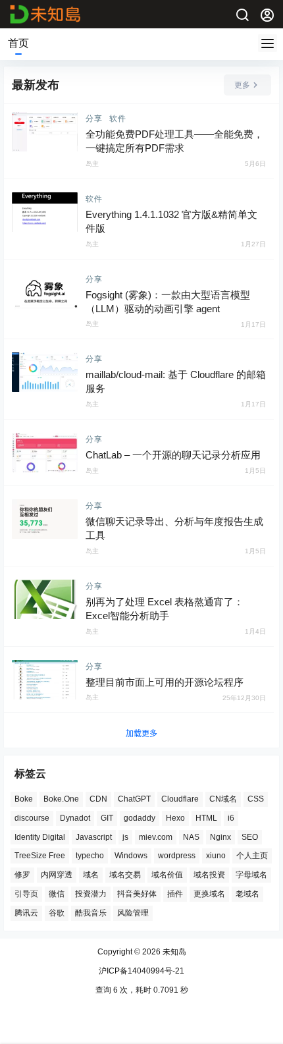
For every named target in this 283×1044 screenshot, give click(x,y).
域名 (91, 875)
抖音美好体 (137, 893)
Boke (23, 799)
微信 (56, 893)
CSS (255, 799)
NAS (191, 837)
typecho (90, 856)
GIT (107, 818)
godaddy (139, 818)
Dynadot (75, 818)
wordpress (176, 856)
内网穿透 (56, 875)
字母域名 (251, 875)
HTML (206, 818)
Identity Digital (39, 837)
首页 (18, 43)
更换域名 (209, 893)
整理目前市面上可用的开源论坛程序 (165, 682)
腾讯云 (26, 913)
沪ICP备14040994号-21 (141, 970)
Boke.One (61, 799)
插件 (175, 893)
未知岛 (173, 951)
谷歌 (56, 913)
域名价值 (167, 875)
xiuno (216, 856)
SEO (250, 837)
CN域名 (223, 799)
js (125, 837)
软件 (117, 118)
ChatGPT (134, 799)
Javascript (94, 837)
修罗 (22, 875)
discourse (31, 818)
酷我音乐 (91, 913)
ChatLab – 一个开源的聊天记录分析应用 (173, 454)
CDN (98, 799)
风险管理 (133, 913)
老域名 (247, 893)
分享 (94, 118)
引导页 (26, 893)
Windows (131, 856)
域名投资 (209, 875)
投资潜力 (91, 893)
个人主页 (252, 856)
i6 (231, 818)
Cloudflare (180, 799)
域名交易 (125, 875)
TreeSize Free (39, 856)
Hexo (175, 818)
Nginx (220, 837)
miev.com (155, 837)
